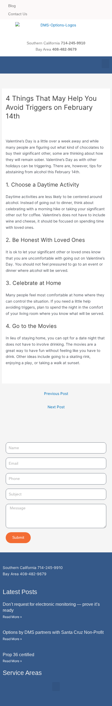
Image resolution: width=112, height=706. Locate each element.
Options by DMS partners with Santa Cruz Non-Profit (53, 632)
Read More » (12, 617)
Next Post (56, 407)
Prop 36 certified (18, 654)
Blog (12, 6)
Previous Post (56, 393)
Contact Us (17, 14)
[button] (105, 63)
